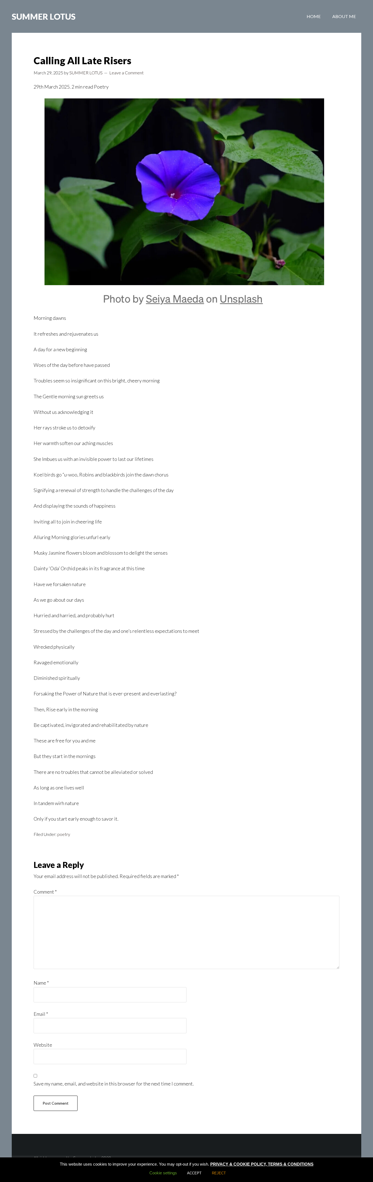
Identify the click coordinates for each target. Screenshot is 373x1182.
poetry (63, 834)
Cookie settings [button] (163, 1173)
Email (41, 1014)
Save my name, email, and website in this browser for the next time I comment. (114, 1084)
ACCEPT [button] (194, 1173)
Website (43, 1045)
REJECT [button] (219, 1173)
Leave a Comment (126, 72)
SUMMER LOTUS (44, 16)
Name (41, 983)
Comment (45, 892)
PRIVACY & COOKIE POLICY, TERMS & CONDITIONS (261, 1164)
